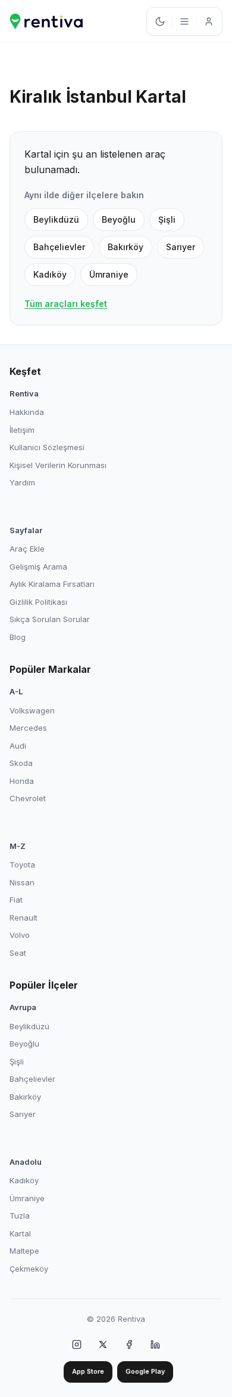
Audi (18, 745)
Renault (23, 917)
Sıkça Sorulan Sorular (50, 619)
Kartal (20, 1233)
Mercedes (28, 728)
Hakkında (27, 412)
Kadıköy (50, 274)
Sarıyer (180, 247)
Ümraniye (108, 274)
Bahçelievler (59, 247)
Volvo (20, 935)
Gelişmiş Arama (38, 566)
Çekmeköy (29, 1268)
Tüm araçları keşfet (65, 304)
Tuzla (20, 1215)
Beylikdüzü (56, 219)
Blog (18, 637)
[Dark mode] (160, 21)
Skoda (21, 763)
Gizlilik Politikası (38, 602)
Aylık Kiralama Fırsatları (52, 584)
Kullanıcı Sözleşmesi (47, 447)
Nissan (22, 882)
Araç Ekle (27, 548)
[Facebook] (129, 1344)
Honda (22, 781)
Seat (18, 953)
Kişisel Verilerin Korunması (58, 465)
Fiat (16, 899)
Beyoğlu (119, 219)
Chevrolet (28, 798)
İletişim (22, 430)
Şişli (166, 219)
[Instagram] (76, 1344)
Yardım (22, 482)
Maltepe (24, 1251)
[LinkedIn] (155, 1344)
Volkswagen (32, 710)
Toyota (22, 864)
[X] (102, 1344)
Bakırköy (125, 247)
